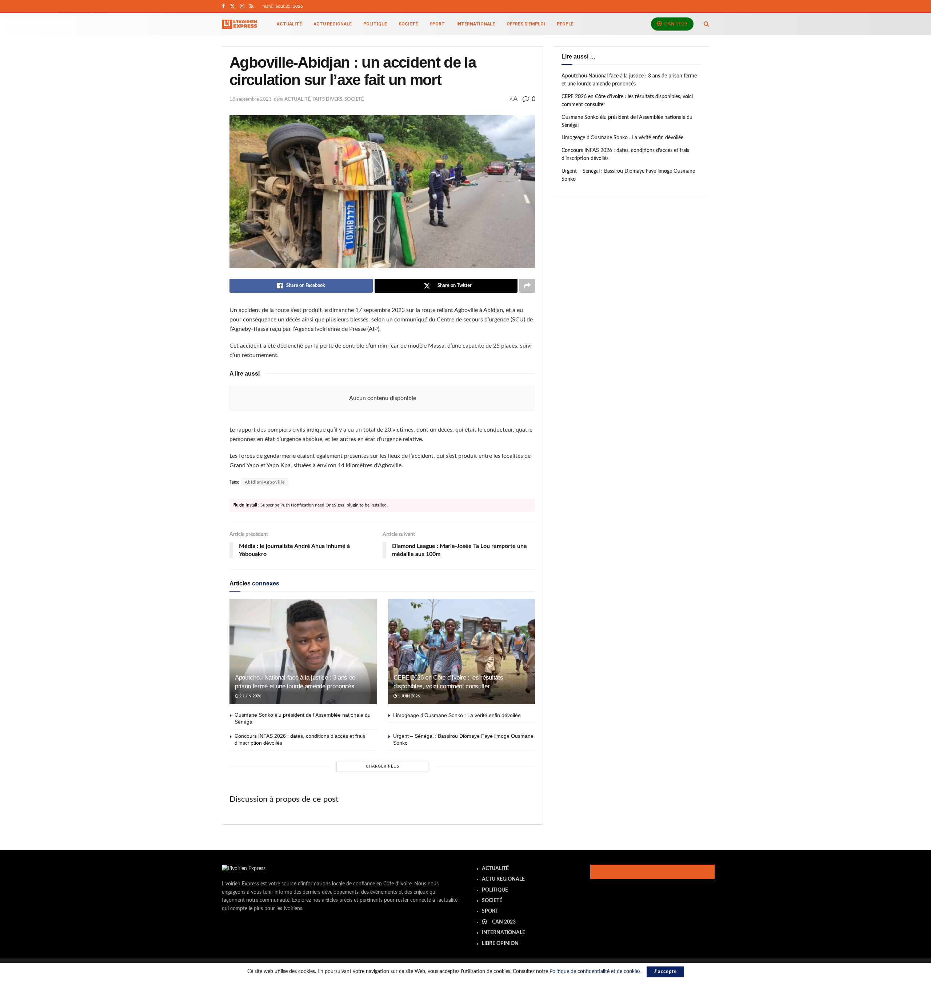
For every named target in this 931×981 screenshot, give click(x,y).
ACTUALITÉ (289, 24)
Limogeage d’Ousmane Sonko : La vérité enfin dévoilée (457, 715)
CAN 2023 (675, 24)
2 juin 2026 (249, 696)
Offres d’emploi (526, 24)
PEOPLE (565, 24)
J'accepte (665, 971)
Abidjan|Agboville (265, 482)
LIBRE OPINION (500, 943)
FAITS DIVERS (327, 99)
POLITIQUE (375, 24)
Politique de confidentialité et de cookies (595, 971)
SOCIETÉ (408, 24)
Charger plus (382, 766)
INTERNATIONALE (475, 24)
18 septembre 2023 (250, 99)
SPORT (437, 24)
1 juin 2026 (408, 696)
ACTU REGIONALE (332, 24)
